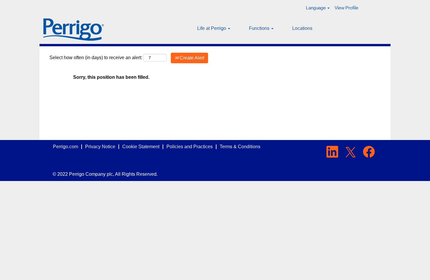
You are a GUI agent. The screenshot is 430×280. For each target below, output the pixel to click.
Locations (302, 28)
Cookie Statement (140, 146)
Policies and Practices (189, 146)
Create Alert (191, 57)
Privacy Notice (100, 146)
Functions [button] (260, 28)
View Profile (346, 8)
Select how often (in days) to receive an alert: (95, 57)
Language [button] (316, 8)
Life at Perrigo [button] (212, 28)
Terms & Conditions (240, 146)
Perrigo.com (65, 146)
